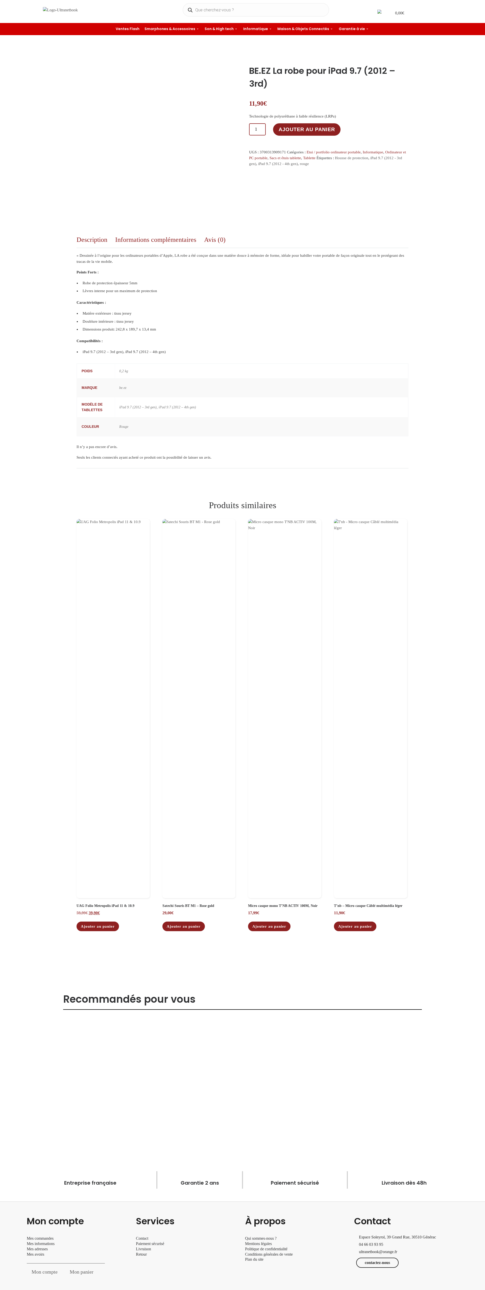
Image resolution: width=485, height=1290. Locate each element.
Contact (142, 1238)
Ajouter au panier (307, 129)
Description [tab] (92, 239)
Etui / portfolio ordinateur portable (334, 152)
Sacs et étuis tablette (285, 158)
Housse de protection (351, 158)
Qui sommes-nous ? (261, 1238)
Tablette (309, 158)
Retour (141, 1254)
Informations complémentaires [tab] (155, 239)
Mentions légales (258, 1243)
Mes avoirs (35, 1254)
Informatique (373, 152)
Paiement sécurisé (150, 1243)
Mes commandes (40, 1238)
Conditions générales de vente (269, 1254)
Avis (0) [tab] (215, 239)
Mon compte (45, 1272)
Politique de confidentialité (266, 1249)
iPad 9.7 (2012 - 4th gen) (278, 164)
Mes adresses (37, 1249)
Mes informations (41, 1243)
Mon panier (81, 1272)
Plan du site (254, 1259)
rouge (304, 164)
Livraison (144, 1249)
